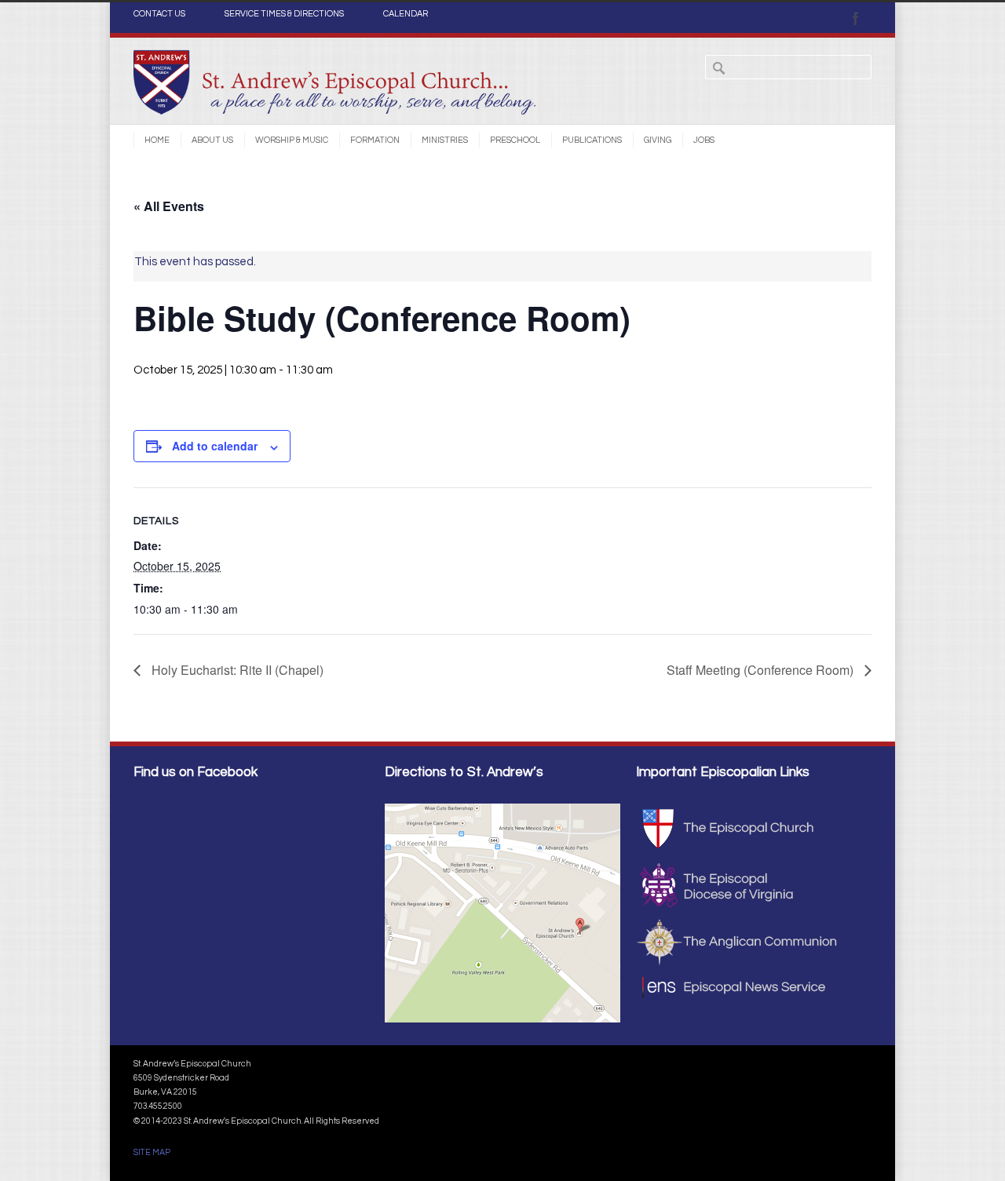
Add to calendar (215, 446)
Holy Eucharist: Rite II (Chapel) (235, 670)
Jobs (703, 140)
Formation (375, 140)
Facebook (856, 18)
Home (157, 140)
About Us (212, 140)
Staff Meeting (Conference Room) (762, 670)
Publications (592, 140)
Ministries (445, 140)
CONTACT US (159, 14)
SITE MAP (151, 1152)
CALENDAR (405, 14)
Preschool (515, 140)
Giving (657, 140)
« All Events (168, 206)
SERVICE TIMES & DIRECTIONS (284, 14)
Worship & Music (291, 140)
